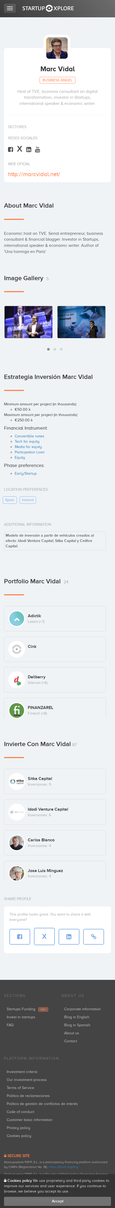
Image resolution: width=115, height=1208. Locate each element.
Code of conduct (20, 1112)
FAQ (10, 1025)
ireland (28, 500)
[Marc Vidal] (28, 322)
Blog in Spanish (77, 1025)
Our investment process (27, 1080)
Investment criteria (22, 1072)
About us (71, 1033)
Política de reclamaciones (28, 1096)
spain (9, 500)
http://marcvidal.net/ (34, 174)
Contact (70, 1041)
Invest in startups (21, 1017)
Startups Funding (26, 1009)
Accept (57, 1201)
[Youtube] (37, 149)
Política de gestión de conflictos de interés (42, 1104)
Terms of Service (20, 1088)
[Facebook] (10, 149)
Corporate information (82, 1009)
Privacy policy (18, 1128)
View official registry (63, 1167)
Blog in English (76, 1017)
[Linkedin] (28, 149)
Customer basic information (29, 1120)
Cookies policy (19, 1136)
